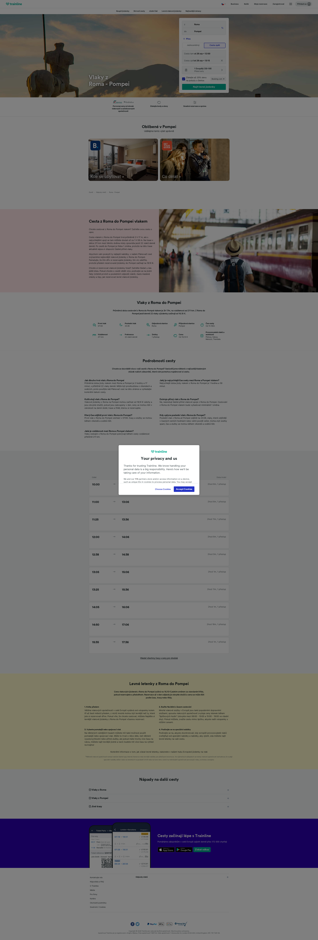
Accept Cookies (184, 489)
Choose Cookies (163, 489)
